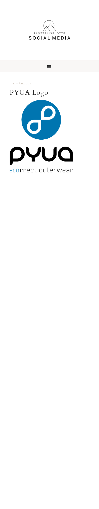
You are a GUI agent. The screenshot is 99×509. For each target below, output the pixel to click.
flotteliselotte (49, 30)
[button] (49, 66)
